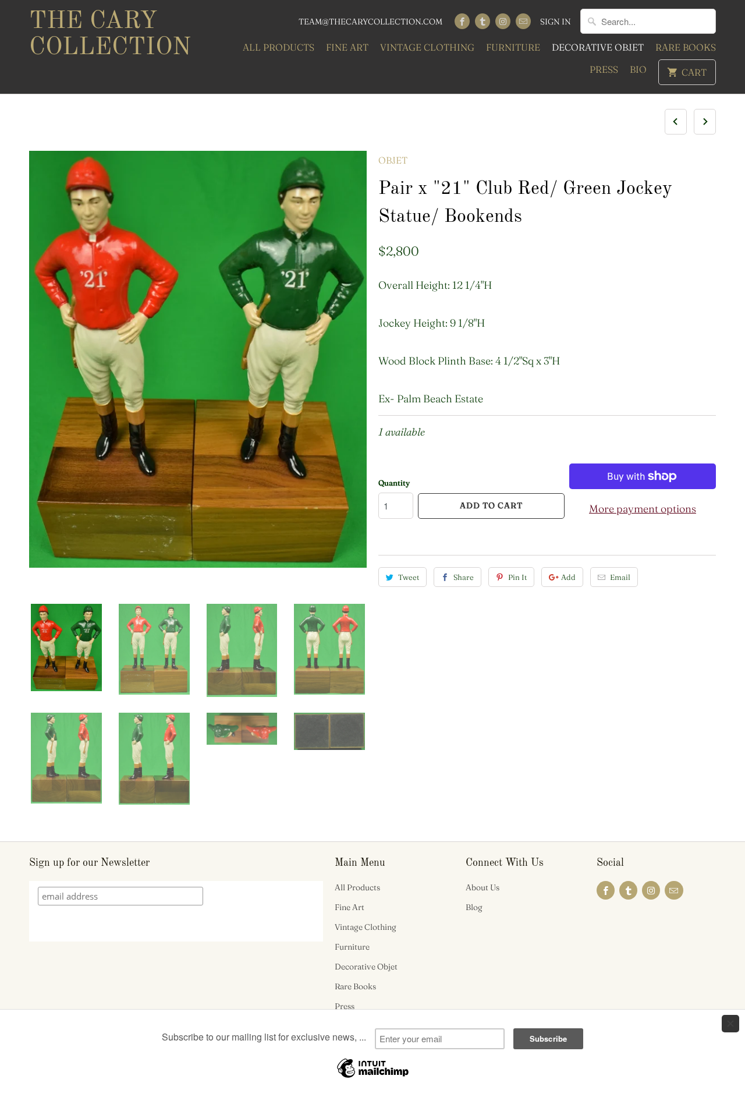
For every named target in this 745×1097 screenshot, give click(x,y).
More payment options (642, 508)
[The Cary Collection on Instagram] (502, 21)
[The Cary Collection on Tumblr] (482, 21)
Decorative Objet (598, 47)
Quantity (394, 482)
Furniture (513, 47)
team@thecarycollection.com (370, 21)
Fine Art (347, 47)
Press (604, 69)
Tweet (408, 577)
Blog (474, 907)
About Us (482, 887)
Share (463, 577)
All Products (278, 47)
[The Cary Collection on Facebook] (462, 21)
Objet (392, 160)
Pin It (517, 577)
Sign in (555, 21)
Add (568, 577)
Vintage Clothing (427, 47)
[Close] (730, 1023)
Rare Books (685, 47)
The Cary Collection (110, 34)
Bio (638, 69)
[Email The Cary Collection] (523, 21)
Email (620, 577)
